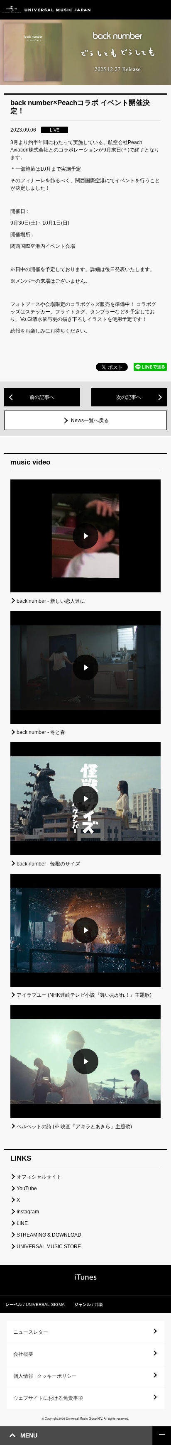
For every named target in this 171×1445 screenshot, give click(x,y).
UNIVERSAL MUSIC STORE (49, 1246)
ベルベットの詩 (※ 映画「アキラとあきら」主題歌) (74, 1127)
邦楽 (99, 1304)
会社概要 (23, 1354)
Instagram (28, 1212)
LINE (22, 1223)
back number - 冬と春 (41, 732)
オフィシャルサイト (39, 1177)
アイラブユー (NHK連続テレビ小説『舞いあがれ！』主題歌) (84, 995)
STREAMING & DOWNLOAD (49, 1235)
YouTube (27, 1188)
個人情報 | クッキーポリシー (45, 1376)
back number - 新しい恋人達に (51, 601)
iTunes (86, 1277)
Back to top (161, 1435)
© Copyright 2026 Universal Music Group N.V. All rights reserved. (85, 1418)
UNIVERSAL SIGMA (45, 1304)
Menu (161, 10)
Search (143, 10)
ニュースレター (30, 1332)
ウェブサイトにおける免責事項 (48, 1398)
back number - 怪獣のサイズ (48, 864)
